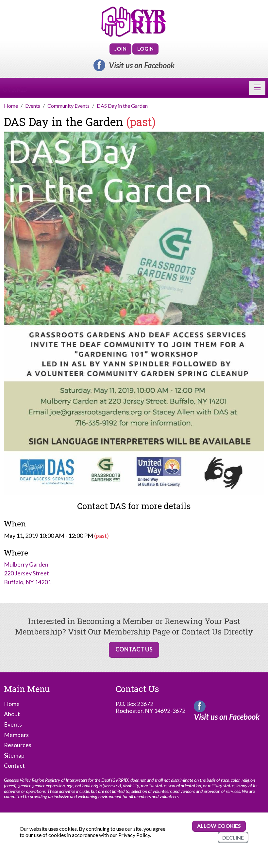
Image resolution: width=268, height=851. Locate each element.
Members (16, 734)
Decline (233, 837)
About (12, 714)
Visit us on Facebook (142, 65)
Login (145, 48)
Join (120, 48)
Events (13, 724)
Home (12, 703)
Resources (17, 745)
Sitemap (14, 755)
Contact (14, 765)
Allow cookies (219, 826)
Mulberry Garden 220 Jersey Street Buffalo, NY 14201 (27, 573)
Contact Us (134, 649)
